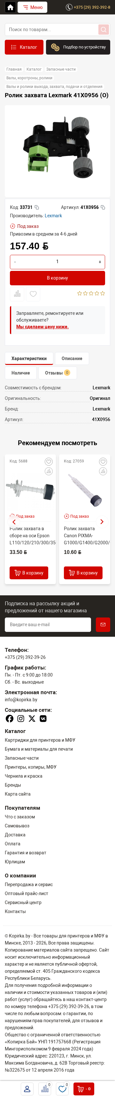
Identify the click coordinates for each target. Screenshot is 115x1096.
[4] (97, 294)
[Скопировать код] (36, 207)
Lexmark (53, 215)
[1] (79, 294)
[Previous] (13, 521)
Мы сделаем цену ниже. (42, 326)
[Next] (102, 521)
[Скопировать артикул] (103, 207)
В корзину (57, 277)
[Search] (103, 29)
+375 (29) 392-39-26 (25, 657)
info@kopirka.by (21, 699)
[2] (85, 294)
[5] (102, 294)
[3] (91, 294)
